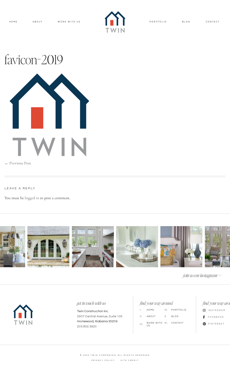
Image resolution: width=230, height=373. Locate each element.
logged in (32, 197)
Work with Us (151, 324)
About (38, 22)
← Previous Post (17, 163)
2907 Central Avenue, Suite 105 (99, 316)
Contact (213, 22)
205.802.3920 (87, 326)
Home (13, 22)
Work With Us (69, 22)
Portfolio (158, 22)
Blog (186, 22)
